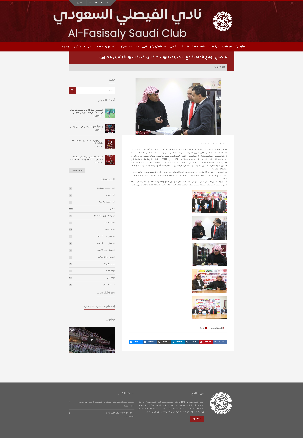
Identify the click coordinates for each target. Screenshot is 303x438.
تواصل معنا (64, 47)
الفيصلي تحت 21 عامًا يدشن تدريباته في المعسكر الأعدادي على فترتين (106, 402)
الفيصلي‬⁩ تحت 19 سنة (106, 250)
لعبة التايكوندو (109, 285)
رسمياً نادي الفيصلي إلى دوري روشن (86, 127)
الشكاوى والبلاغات (107, 47)
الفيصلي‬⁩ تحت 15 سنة (106, 237)
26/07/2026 (98, 116)
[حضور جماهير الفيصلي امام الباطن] (92, 340)
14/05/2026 (98, 130)
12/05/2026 (98, 147)
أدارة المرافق (110, 195)
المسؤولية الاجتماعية (106, 257)
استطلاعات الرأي (130, 47)
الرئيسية (240, 47)
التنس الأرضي (109, 223)
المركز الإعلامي (216, 328)
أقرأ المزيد (197, 419)
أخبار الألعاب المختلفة (106, 188)
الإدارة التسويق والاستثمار (104, 216)
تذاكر (91, 47)
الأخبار (202, 328)
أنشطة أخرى (176, 47)
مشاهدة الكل (77, 170)
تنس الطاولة (109, 264)
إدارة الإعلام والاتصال (106, 202)
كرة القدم (111, 278)
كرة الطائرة (110, 271)
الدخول (81, 3)
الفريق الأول (110, 230)
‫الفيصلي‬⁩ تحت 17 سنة (106, 243)
